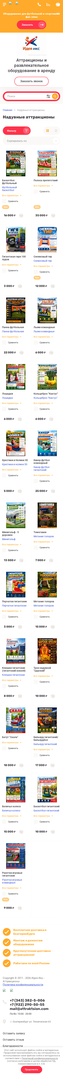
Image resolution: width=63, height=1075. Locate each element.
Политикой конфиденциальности (40, 1058)
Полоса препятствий (46, 180)
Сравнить (13, 201)
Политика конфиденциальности (23, 984)
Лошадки (7, 393)
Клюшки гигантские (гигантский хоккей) (14, 669)
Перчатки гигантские (14, 601)
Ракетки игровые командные (12, 881)
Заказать (27, 24)
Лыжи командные (44, 327)
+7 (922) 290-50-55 (27, 1004)
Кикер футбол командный (42, 461)
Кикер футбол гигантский (42, 468)
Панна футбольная (13, 327)
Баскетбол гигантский (46, 806)
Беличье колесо (11, 806)
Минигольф (8, 539)
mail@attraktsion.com (29, 1009)
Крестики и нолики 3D (14, 464)
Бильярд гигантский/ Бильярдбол (46, 738)
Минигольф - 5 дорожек (10, 533)
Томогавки (40, 532)
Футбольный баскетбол (9, 189)
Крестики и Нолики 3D (15, 460)
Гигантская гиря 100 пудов (14, 258)
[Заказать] (21, 215)
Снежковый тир (43, 256)
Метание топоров (44, 536)
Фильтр (11, 130)
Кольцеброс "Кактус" (46, 393)
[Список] (56, 130)
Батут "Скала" (10, 737)
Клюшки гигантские (13, 674)
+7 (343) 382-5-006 (27, 1000)
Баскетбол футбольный (9, 182)
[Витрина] (47, 130)
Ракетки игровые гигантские (12, 874)
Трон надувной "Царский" (42, 669)
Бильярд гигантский (45, 744)
